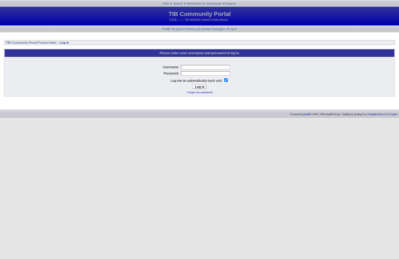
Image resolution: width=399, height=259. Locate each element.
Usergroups (213, 3)
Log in (233, 29)
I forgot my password (199, 92)
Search (178, 3)
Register (230, 3)
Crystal (393, 114)
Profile (166, 29)
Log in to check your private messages (199, 29)
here (181, 20)
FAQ (166, 3)
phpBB (307, 114)
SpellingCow (360, 114)
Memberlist (194, 3)
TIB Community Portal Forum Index (30, 42)
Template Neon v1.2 (378, 114)
